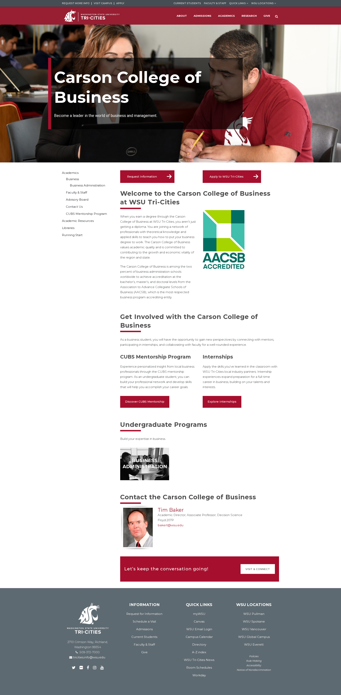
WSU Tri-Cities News (199, 660)
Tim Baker (171, 510)
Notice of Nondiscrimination (254, 669)
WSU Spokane (254, 621)
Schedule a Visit (144, 621)
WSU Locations (262, 3)
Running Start (72, 235)
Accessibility (253, 665)
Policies (254, 656)
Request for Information (144, 614)
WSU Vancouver (254, 629)
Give (144, 652)
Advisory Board (77, 199)
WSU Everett (254, 644)
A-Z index (199, 652)
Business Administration (87, 185)
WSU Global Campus (254, 637)
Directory (199, 644)
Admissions (144, 629)
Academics (70, 173)
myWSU (199, 614)
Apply (120, 3)
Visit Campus (103, 3)
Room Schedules (199, 667)
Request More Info (76, 3)
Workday (199, 675)
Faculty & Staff (215, 3)
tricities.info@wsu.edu (88, 657)
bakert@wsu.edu (170, 525)
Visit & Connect (257, 569)
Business (72, 179)
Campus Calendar (199, 637)
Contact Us (74, 206)
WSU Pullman (253, 614)
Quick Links (237, 3)
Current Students (187, 3)
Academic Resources (78, 221)
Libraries (68, 228)
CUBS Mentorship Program (86, 214)
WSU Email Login (199, 629)
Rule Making (254, 660)
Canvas (199, 621)
